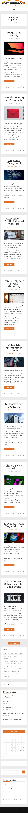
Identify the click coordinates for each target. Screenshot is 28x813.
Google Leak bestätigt (14, 34)
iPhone (22, 661)
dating (20, 653)
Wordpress (6, 676)
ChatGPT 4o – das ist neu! (14, 467)
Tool (21, 666)
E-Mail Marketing (8, 656)
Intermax (6, 658)
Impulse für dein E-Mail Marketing (14, 283)
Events (15, 656)
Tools (5, 668)
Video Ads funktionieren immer (14, 347)
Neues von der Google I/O (14, 405)
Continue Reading (9, 81)
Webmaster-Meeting (16, 671)
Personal (6, 666)
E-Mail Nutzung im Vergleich (14, 99)
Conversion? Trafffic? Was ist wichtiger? (14, 221)
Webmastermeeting (9, 674)
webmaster (6, 671)
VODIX (20, 668)
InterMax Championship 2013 (11, 661)
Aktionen (10, 653)
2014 (5, 653)
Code (16, 653)
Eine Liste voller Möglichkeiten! (14, 525)
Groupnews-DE (9, 87)
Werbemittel (18, 674)
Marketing (6, 663)
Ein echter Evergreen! (14, 162)
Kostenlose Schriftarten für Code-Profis (14, 584)
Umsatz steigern (13, 668)
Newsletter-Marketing (16, 663)
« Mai (4, 756)
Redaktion (10, 38)
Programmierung (14, 666)
